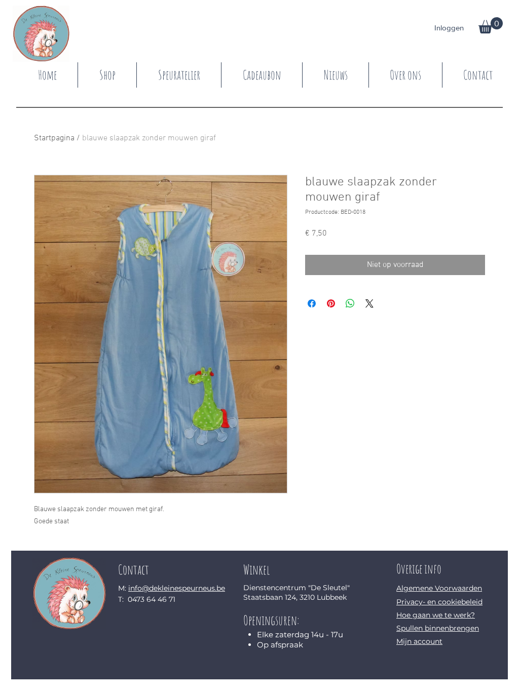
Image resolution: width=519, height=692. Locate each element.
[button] (490, 25)
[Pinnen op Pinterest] (331, 303)
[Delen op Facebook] (312, 303)
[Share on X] (369, 303)
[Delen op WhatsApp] (350, 303)
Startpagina (54, 138)
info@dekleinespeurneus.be (176, 588)
